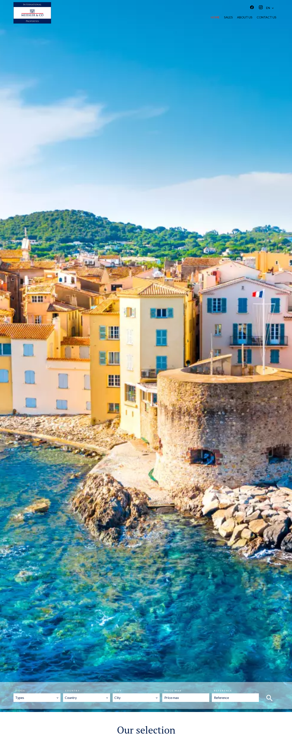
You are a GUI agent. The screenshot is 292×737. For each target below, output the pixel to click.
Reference (223, 690)
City (118, 690)
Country (72, 690)
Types (20, 690)
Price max (172, 690)
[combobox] (36, 697)
